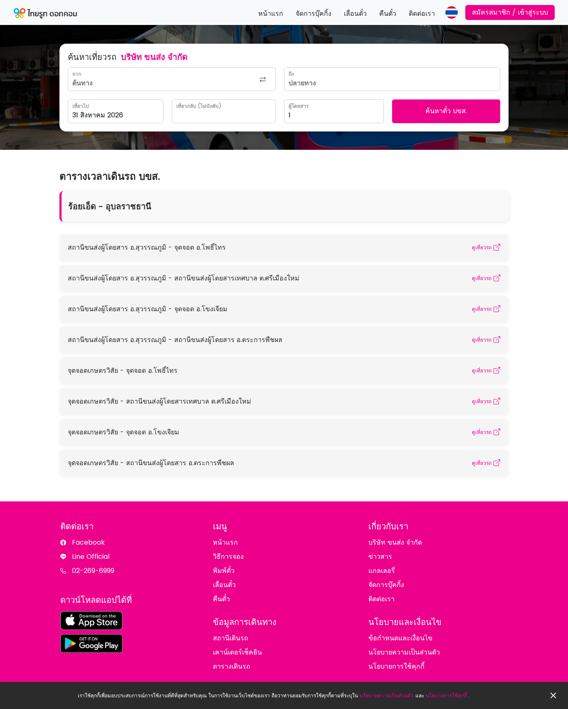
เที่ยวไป (80, 105)
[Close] (553, 695)
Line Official (90, 556)
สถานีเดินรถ (230, 638)
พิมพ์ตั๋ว (224, 570)
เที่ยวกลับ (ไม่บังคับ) (198, 105)
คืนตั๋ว (387, 13)
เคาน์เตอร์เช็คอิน (237, 652)
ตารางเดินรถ (231, 666)
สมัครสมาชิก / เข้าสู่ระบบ (510, 12)
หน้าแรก (270, 13)
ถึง (291, 73)
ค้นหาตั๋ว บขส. (446, 111)
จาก (76, 73)
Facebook (88, 542)
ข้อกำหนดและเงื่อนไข (400, 638)
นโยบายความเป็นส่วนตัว (387, 695)
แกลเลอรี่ (381, 570)
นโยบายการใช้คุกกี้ (446, 695)
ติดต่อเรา (422, 13)
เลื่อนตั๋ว (355, 13)
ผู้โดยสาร (299, 105)
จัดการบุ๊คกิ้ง (313, 13)
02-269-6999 (93, 570)
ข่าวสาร (380, 556)
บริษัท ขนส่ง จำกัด (395, 542)
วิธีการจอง (228, 556)
